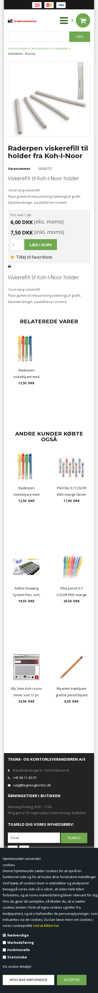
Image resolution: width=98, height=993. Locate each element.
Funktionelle (18, 949)
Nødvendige (18, 935)
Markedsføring (20, 942)
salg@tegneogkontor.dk (32, 785)
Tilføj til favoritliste (33, 257)
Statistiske (17, 957)
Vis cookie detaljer (17, 966)
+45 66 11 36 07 (24, 777)
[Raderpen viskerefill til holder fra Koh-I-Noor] (49, 98)
